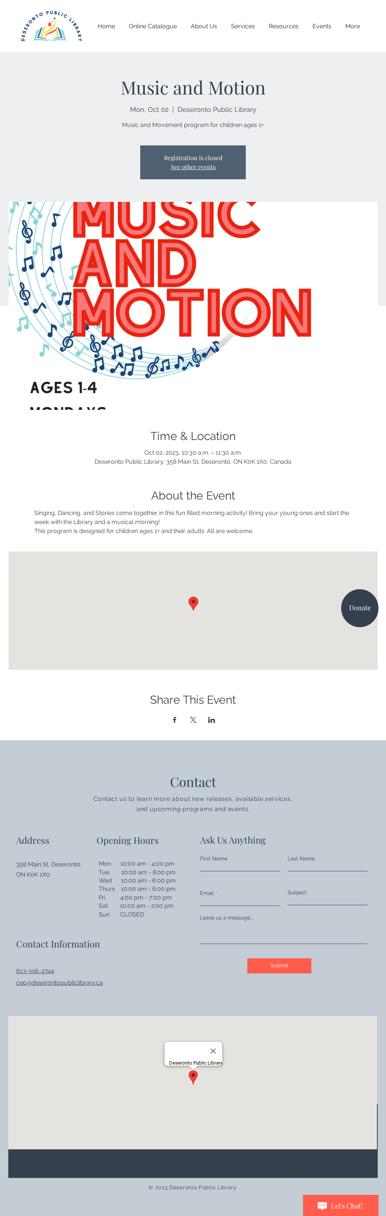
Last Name (301, 858)
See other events (193, 167)
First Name (213, 858)
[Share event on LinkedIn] (211, 720)
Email (207, 893)
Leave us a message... (227, 917)
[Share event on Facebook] (174, 720)
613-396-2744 (35, 971)
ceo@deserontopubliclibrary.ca (59, 982)
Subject (297, 892)
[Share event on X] (193, 720)
